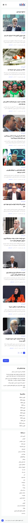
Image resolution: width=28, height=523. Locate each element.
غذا (24, 500)
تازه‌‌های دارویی (22, 464)
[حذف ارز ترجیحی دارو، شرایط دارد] (14, 57)
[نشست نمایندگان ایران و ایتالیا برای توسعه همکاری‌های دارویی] (14, 259)
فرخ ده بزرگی (21, 348)
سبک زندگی (23, 490)
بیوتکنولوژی (22, 456)
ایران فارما (23, 444)
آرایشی (23, 439)
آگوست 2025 (22, 426)
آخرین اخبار (23, 32)
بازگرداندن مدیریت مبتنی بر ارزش (18, 371)
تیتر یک (23, 472)
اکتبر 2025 (23, 420)
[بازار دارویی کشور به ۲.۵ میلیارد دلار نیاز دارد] (14, 22)
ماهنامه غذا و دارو (21, 505)
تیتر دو (23, 469)
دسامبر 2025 (22, 415)
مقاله (24, 508)
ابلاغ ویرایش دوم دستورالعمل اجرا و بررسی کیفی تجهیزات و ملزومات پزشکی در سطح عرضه (15, 379)
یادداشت (23, 513)
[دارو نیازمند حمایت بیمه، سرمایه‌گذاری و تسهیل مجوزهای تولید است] (14, 225)
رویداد (24, 487)
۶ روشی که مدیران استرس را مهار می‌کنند (16, 383)
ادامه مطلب (11, 44)
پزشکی (24, 459)
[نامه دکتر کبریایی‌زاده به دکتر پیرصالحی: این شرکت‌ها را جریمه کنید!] (14, 123)
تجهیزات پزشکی (22, 467)
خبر (24, 475)
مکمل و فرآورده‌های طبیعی (19, 511)
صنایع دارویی (22, 498)
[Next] (19, 353)
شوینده (23, 495)
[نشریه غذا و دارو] (22, 4)
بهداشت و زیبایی (21, 451)
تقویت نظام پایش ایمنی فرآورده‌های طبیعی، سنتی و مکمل (14, 386)
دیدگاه (23, 485)
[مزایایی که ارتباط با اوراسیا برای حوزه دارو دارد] (14, 191)
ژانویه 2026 (22, 413)
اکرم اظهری (21, 282)
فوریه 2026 (22, 410)
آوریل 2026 (22, 408)
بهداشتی (23, 454)
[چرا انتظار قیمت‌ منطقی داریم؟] (14, 294)
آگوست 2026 (22, 397)
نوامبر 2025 (22, 418)
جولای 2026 (22, 400)
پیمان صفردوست (20, 44)
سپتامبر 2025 (22, 423)
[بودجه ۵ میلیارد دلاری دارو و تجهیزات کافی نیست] (14, 326)
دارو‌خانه (23, 482)
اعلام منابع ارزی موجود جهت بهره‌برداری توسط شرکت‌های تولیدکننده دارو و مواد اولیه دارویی (15, 375)
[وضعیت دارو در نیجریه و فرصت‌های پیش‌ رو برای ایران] (14, 89)
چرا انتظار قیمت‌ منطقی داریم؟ (17, 307)
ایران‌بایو (23, 449)
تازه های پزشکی (22, 462)
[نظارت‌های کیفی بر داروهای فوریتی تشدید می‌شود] (14, 157)
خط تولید (23, 477)
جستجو (5, 360)
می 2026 (23, 405)
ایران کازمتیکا (22, 446)
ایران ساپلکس (22, 441)
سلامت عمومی (22, 493)
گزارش (24, 503)
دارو (24, 480)
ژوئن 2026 (23, 402)
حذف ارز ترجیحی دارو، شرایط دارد (16, 70)
